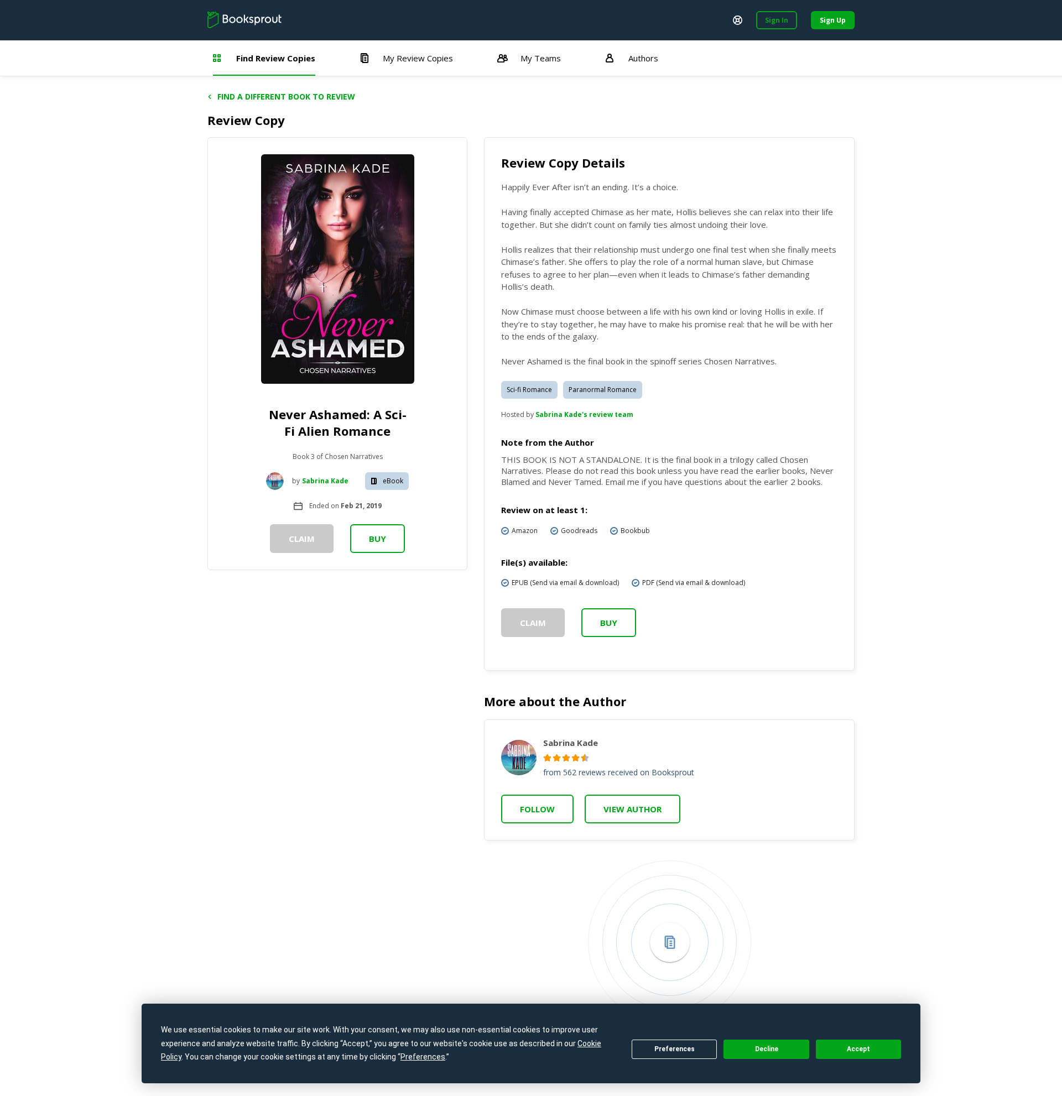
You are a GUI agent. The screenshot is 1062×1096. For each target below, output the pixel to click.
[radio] (547, 758)
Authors (643, 58)
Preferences (674, 1049)
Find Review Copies (275, 58)
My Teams (540, 58)
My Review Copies (418, 58)
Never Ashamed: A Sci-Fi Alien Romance (338, 422)
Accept (858, 1049)
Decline (766, 1049)
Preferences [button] (422, 1056)
